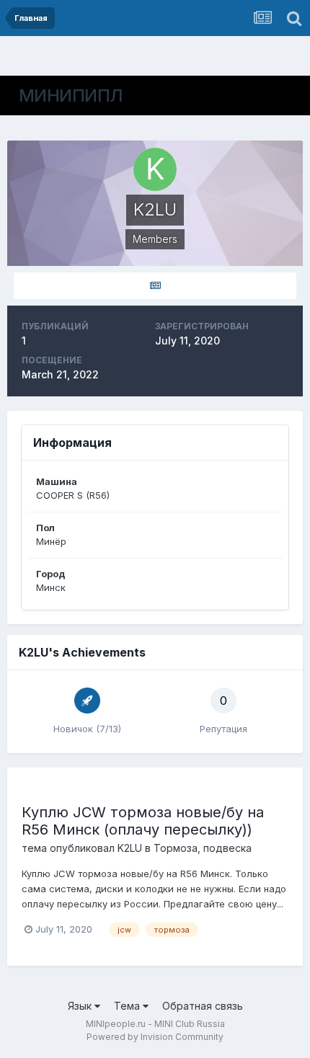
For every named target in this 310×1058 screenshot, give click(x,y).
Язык (81, 1006)
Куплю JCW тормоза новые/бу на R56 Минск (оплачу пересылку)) (143, 821)
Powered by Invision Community (155, 1036)
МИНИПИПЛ (71, 95)
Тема (128, 1006)
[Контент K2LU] (155, 286)
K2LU (130, 848)
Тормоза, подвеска (203, 848)
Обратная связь (202, 1006)
